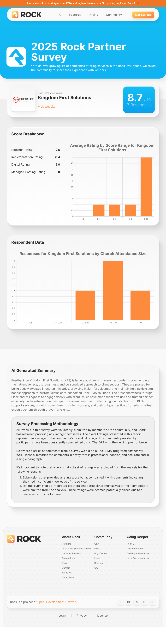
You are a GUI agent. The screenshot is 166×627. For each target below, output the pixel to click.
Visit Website (46, 106)
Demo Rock (68, 577)
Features (75, 14)
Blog (96, 548)
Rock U (130, 543)
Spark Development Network (57, 602)
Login (62, 615)
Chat (96, 567)
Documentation (135, 548)
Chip (64, 563)
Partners (66, 543)
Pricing (93, 14)
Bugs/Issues (100, 553)
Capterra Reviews (71, 553)
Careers (66, 567)
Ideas (97, 558)
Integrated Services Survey (76, 548)
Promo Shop (68, 558)
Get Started (143, 14)
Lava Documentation (138, 558)
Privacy (82, 615)
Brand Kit (67, 572)
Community (114, 14)
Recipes (98, 563)
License (102, 615)
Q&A (96, 543)
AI (60, 14)
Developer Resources (138, 553)
